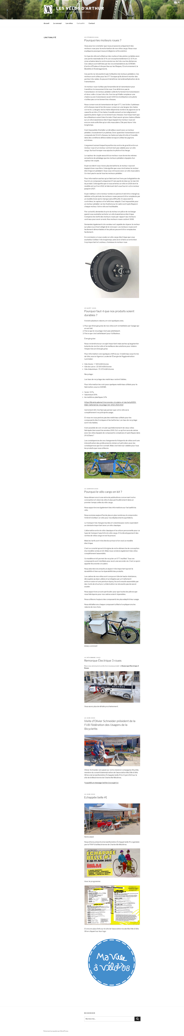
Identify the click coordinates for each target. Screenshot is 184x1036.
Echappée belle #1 (95, 797)
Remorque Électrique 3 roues (102, 660)
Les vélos (69, 23)
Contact (92, 23)
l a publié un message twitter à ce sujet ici (102, 783)
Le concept (57, 23)
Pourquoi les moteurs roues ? (102, 40)
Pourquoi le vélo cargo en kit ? (103, 491)
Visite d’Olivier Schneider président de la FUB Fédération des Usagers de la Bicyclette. (109, 724)
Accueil (46, 23)
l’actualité (81, 23)
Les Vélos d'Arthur (80, 8)
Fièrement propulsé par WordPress (55, 1031)
